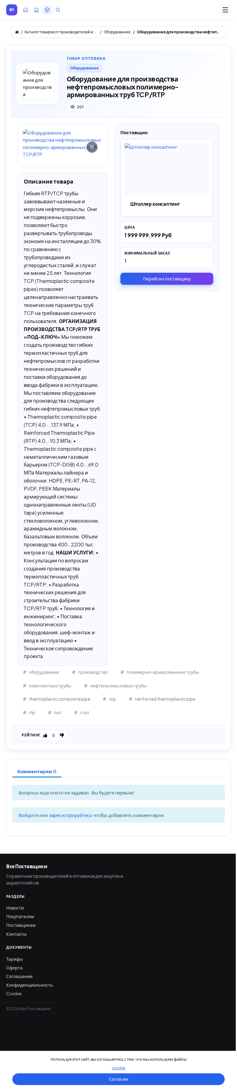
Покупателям (20, 916)
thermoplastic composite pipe (59, 699)
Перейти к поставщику (167, 278)
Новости (15, 907)
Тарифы (14, 959)
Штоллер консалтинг (155, 204)
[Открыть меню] (225, 10)
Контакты (16, 934)
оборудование (44, 672)
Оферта (14, 967)
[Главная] (17, 32)
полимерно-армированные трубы (163, 672)
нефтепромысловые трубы (118, 685)
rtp (32, 712)
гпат (84, 712)
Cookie (14, 993)
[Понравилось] (45, 735)
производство (93, 672)
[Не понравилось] (62, 735)
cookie (118, 1067)
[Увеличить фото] (62, 143)
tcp (112, 699)
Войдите (29, 815)
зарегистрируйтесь (71, 815)
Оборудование (84, 68)
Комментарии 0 (36, 771)
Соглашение (19, 976)
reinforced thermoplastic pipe (165, 699)
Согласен (118, 1079)
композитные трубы (50, 685)
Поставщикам (20, 925)
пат (57, 712)
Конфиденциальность (29, 985)
